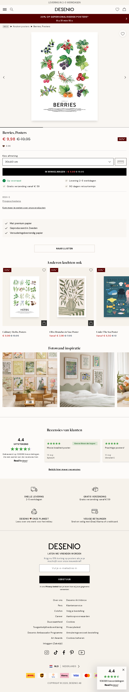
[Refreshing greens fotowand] (87, 379)
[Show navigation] (4, 9)
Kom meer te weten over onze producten (24, 207)
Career (59, 616)
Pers (60, 605)
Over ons (58, 600)
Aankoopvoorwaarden (78, 616)
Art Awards (57, 638)
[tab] (21, 126)
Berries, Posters (42, 26)
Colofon (58, 611)
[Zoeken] (11, 9)
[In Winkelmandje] (44, 323)
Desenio (73, 683)
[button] (120, 162)
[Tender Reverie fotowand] (30, 379)
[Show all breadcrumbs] (6, 26)
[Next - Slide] (125, 77)
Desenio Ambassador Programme (45, 632)
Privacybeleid (73, 627)
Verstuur (64, 579)
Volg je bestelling (75, 611)
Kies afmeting (10, 155)
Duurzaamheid (55, 622)
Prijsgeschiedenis (12, 201)
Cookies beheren (75, 638)
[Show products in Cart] (124, 9)
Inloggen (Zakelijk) (53, 643)
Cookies (70, 622)
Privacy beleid (51, 586)
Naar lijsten (64, 248)
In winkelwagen (64, 171)
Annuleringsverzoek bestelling (82, 632)
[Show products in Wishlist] (117, 9)
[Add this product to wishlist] (122, 33)
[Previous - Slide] (3, 77)
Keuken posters (21, 26)
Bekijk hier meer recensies (65, 469)
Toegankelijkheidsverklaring (48, 627)
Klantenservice (74, 605)
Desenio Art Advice (76, 600)
